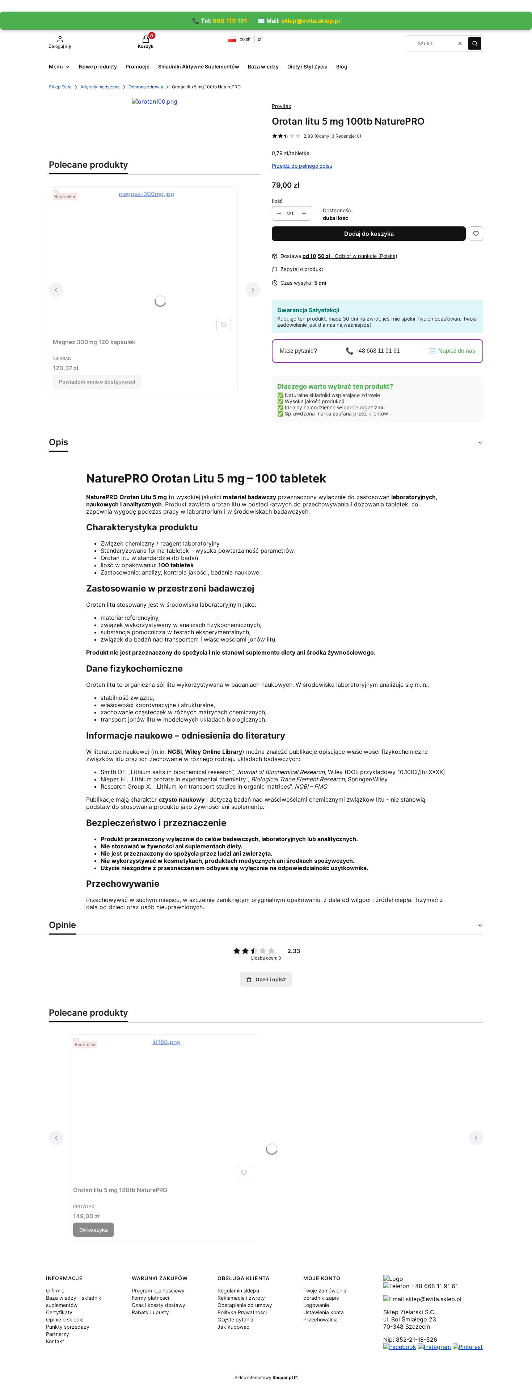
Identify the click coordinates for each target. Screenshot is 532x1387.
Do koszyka (93, 1230)
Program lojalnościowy (158, 1290)
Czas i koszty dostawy (158, 1305)
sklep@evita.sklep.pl (310, 20)
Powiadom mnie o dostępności (97, 382)
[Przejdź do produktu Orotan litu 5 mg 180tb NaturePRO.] (163, 1110)
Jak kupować (233, 1327)
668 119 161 (230, 20)
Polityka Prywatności (242, 1312)
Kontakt (55, 1341)
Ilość (277, 201)
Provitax (281, 106)
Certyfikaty (59, 1312)
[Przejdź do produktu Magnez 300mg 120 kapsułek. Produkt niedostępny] (143, 262)
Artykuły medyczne (100, 86)
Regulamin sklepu (238, 1290)
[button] (474, 43)
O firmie (55, 1290)
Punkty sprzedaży (67, 1327)
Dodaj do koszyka (369, 233)
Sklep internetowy (264, 1377)
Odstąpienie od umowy (245, 1305)
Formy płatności (150, 1298)
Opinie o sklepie (65, 1319)
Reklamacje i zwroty (241, 1298)
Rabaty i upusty (150, 1312)
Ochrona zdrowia (145, 86)
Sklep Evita (60, 86)
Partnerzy (57, 1334)
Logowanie (316, 1305)
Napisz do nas (456, 351)
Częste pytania (235, 1319)
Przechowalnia (320, 1319)
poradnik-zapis (321, 1298)
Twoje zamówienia (324, 1290)
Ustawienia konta (323, 1312)
